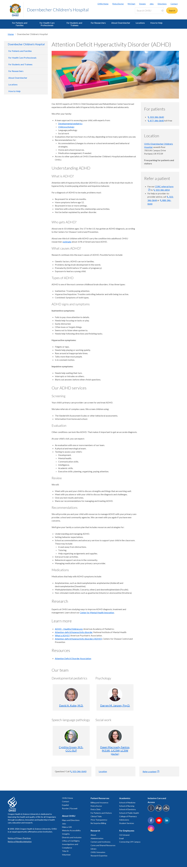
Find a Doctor (118, 4)
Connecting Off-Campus (129, 842)
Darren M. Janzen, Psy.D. (115, 705)
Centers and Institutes (100, 842)
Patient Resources (100, 798)
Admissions (124, 820)
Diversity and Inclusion (71, 837)
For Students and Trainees (74, 24)
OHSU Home (102, 4)
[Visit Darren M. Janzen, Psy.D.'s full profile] (115, 694)
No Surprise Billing (98, 823)
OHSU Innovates (98, 852)
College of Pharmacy (128, 816)
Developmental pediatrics (70, 123)
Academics (124, 798)
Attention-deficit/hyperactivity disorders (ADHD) (78, 638)
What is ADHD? (62, 635)
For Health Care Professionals (47, 24)
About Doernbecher (120, 22)
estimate (67, 241)
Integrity (66, 834)
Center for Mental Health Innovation (97, 612)
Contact (174, 4)
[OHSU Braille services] (151, 811)
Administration (97, 838)
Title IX (65, 851)
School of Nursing (126, 806)
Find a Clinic (96, 809)
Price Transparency (99, 820)
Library (93, 849)
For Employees (126, 830)
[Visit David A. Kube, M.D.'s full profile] (71, 694)
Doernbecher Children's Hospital (58, 9)
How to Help (156, 22)
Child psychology (66, 127)
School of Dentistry (127, 809)
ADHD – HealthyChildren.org (69, 629)
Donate (142, 4)
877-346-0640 (157, 120)
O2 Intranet (124, 835)
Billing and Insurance (99, 802)
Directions (162, 4)
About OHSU (68, 815)
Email (121, 838)
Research (95, 830)
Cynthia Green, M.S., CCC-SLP (71, 748)
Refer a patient (149, 771)
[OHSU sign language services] (159, 811)
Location (103, 771)
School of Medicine (127, 802)
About (93, 835)
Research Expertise (99, 855)
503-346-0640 (157, 117)
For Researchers (98, 22)
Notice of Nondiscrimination (20, 841)
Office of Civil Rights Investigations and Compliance (71, 844)
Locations (140, 22)
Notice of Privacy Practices (19, 838)
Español (65, 805)
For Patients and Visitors (101, 813)
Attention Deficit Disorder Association (73, 658)
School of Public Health (129, 813)
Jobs (152, 4)
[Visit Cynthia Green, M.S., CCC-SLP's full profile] (71, 736)
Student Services (126, 823)
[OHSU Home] (16, 10)
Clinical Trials (96, 816)
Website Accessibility (71, 830)
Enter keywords (143, 15)
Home (11, 34)
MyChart (131, 4)
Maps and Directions (71, 820)
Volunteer (66, 854)
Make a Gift (67, 827)
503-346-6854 (163, 190)
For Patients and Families (19, 24)
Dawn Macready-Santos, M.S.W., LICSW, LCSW (115, 750)
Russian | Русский (69, 808)
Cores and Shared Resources (103, 845)
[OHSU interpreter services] (166, 811)
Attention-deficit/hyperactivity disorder (73, 632)
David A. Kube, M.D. (71, 705)
